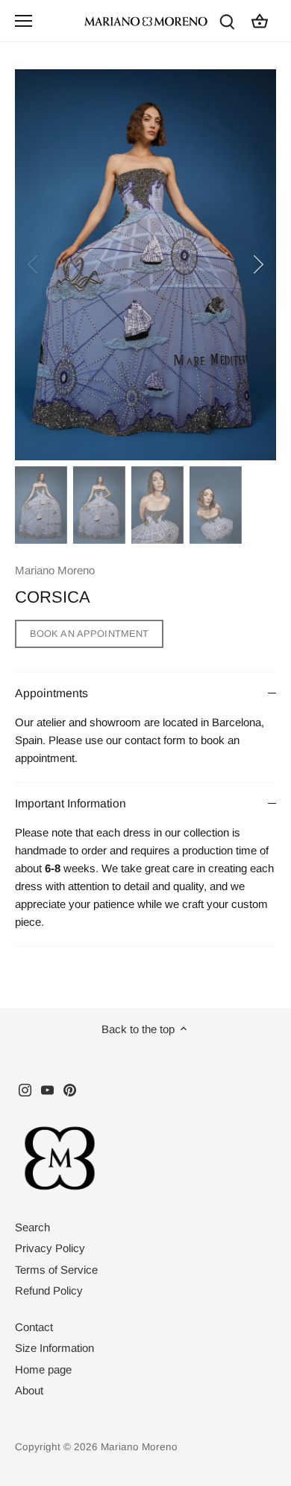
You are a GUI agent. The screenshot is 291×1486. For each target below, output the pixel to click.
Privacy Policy (50, 1248)
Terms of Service (56, 1269)
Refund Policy (49, 1290)
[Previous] (33, 264)
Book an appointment (89, 633)
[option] (145, 264)
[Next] (257, 264)
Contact (34, 1327)
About (29, 1390)
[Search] (226, 20)
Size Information (54, 1347)
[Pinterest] (69, 1088)
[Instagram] (25, 1088)
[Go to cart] (260, 20)
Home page (43, 1369)
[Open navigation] (23, 21)
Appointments (51, 693)
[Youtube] (47, 1088)
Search (32, 1227)
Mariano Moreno (55, 570)
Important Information (70, 803)
